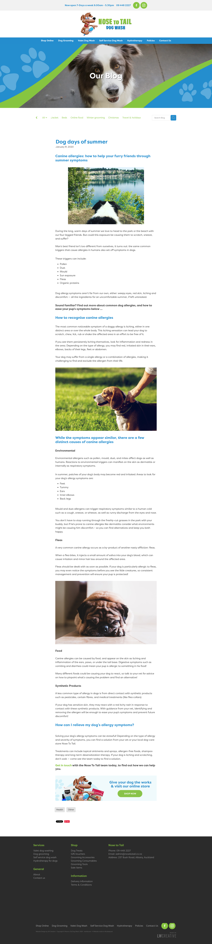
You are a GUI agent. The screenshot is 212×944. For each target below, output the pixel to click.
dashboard (87, 931)
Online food (77, 117)
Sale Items (76, 867)
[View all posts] (36, 118)
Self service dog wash (44, 857)
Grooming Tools (79, 864)
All (44, 117)
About (36, 874)
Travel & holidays (131, 117)
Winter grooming (96, 117)
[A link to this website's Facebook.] (136, 5)
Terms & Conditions (81, 884)
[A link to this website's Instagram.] (143, 5)
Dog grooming (41, 853)
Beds (64, 117)
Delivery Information (82, 881)
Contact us (39, 877)
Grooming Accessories (83, 857)
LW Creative (51, 931)
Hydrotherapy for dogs (45, 860)
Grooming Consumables (84, 860)
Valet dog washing (43, 850)
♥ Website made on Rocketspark (102, 931)
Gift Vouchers (78, 853)
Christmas (113, 117)
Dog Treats (76, 850)
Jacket (54, 117)
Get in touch (63, 765)
